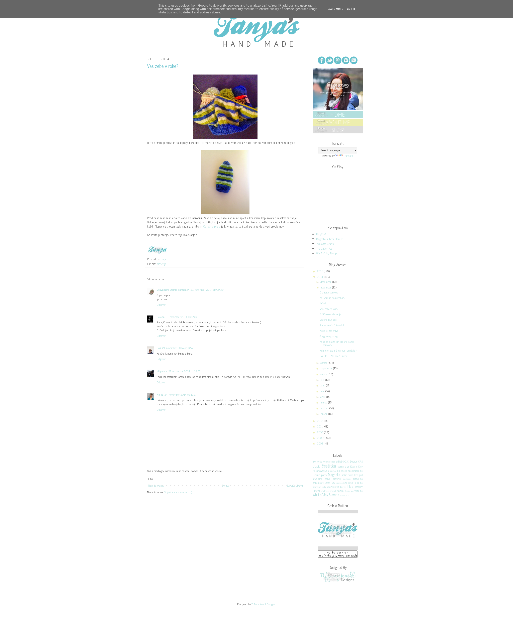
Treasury (358, 487)
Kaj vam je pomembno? (332, 297)
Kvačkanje (357, 470)
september (326, 368)
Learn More (335, 9)
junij (323, 385)
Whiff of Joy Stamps (327, 253)
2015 (320, 271)
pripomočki (318, 483)
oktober (324, 362)
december (326, 281)
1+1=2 (323, 303)
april (323, 396)
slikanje (358, 482)
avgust (324, 374)
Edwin (353, 466)
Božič (341, 461)
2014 (320, 276)
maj (322, 391)
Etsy (360, 466)
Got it (351, 9)
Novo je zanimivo (329, 330)
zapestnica (344, 495)
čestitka (329, 465)
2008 (320, 443)
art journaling (332, 461)
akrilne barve (319, 461)
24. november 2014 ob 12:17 (181, 394)
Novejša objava (156, 485)
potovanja (358, 479)
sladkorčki (348, 483)
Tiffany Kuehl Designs (263, 604)
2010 (320, 432)
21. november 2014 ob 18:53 (184, 371)
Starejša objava (295, 485)
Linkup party (320, 474)
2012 (320, 420)
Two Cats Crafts (325, 243)
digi (347, 466)
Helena (161, 316)
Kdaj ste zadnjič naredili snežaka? (338, 350)
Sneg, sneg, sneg (328, 336)
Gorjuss (324, 470)
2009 (320, 437)
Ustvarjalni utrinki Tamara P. (173, 289)
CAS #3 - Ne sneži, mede (333, 355)
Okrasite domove (329, 292)
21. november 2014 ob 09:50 (182, 316)
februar (324, 408)
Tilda (350, 486)
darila (341, 466)
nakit (344, 474)
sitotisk (339, 483)
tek (344, 487)
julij (322, 379)
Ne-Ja (160, 394)
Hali (159, 347)
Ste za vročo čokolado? (332, 325)
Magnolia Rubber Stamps (329, 238)
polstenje (346, 479)
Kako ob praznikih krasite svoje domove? (337, 343)
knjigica (333, 471)
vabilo (340, 490)
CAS (360, 461)
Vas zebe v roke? (329, 308)
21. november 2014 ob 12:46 (178, 347)
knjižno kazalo (344, 471)
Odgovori (161, 304)
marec (324, 402)
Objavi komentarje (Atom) (178, 492)
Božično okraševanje (330, 314)
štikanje (338, 486)
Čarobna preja (211, 226)
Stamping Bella (319, 487)
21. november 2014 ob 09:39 (207, 289)
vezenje (358, 490)
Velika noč (349, 491)
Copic (316, 466)
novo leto (353, 474)
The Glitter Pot (324, 248)
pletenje (162, 263)
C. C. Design (350, 461)
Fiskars (316, 471)
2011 (320, 426)
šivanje (330, 487)
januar (324, 413)
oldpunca (162, 371)
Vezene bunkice (328, 319)
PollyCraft (321, 234)
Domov (225, 485)
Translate (348, 155)
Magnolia (334, 474)
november (326, 287)
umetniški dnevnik (328, 491)
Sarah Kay (330, 483)
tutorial (316, 491)
